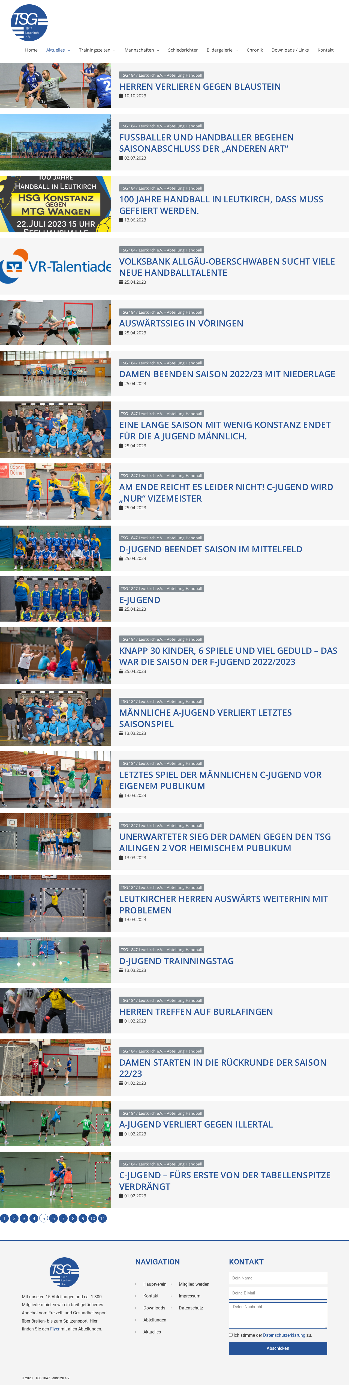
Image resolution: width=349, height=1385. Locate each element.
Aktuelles (55, 50)
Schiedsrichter (183, 50)
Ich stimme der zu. (273, 1335)
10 (92, 1218)
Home (31, 50)
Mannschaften (139, 50)
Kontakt (326, 50)
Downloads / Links (290, 50)
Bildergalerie (220, 50)
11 (102, 1218)
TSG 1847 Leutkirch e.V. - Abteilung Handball (161, 75)
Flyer (55, 1329)
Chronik (255, 50)
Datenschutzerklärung (284, 1335)
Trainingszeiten (94, 50)
